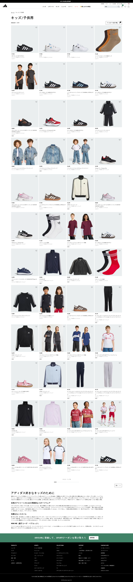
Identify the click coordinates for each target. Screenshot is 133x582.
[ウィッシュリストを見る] (125, 6)
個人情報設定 (41, 576)
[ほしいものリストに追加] (36, 27)
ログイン (125, 3)
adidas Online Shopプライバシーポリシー (74, 576)
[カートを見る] (128, 6)
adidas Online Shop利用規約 (58, 576)
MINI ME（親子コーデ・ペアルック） (25, 523)
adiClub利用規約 (48, 576)
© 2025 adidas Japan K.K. (66, 580)
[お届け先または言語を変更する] (128, 4)
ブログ (106, 3)
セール (76, 6)
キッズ (57, 6)
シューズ (63, 6)
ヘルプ (110, 3)
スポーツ (70, 6)
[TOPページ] (5, 6)
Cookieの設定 (34, 576)
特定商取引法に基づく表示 (89, 576)
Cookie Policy (98, 576)
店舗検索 (102, 3)
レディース (51, 6)
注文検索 (114, 3)
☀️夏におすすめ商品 (85, 6)
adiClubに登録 (119, 3)
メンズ (44, 6)
